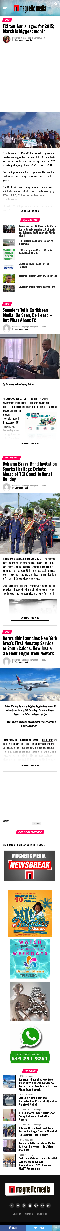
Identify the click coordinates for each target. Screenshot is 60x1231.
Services (29, 1214)
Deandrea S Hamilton (24, 40)
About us (17, 1214)
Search (6, 820)
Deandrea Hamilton (23, 328)
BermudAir (47, 740)
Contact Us (42, 1214)
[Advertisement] (30, 77)
